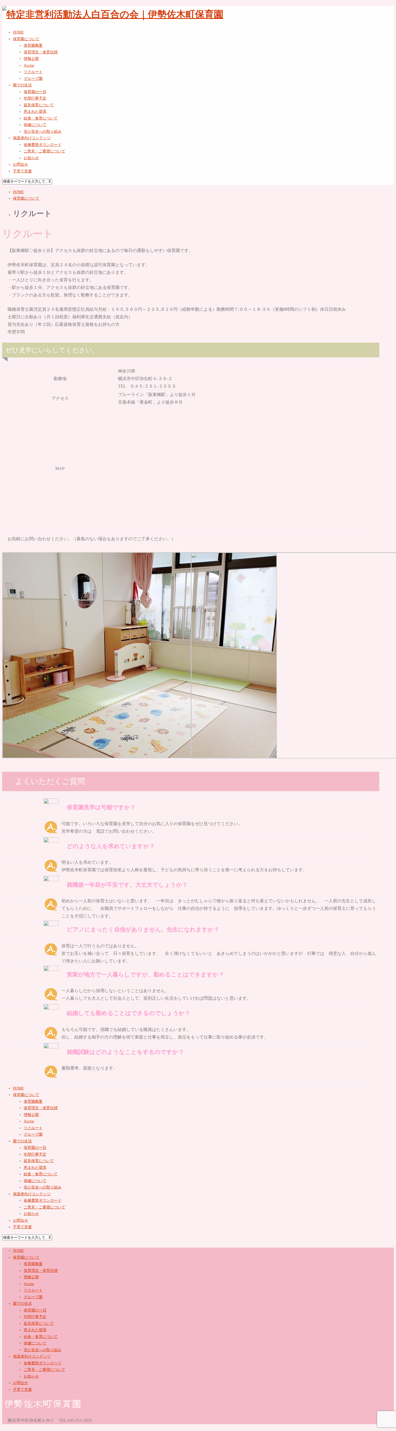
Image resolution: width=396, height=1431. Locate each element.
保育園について (26, 198)
